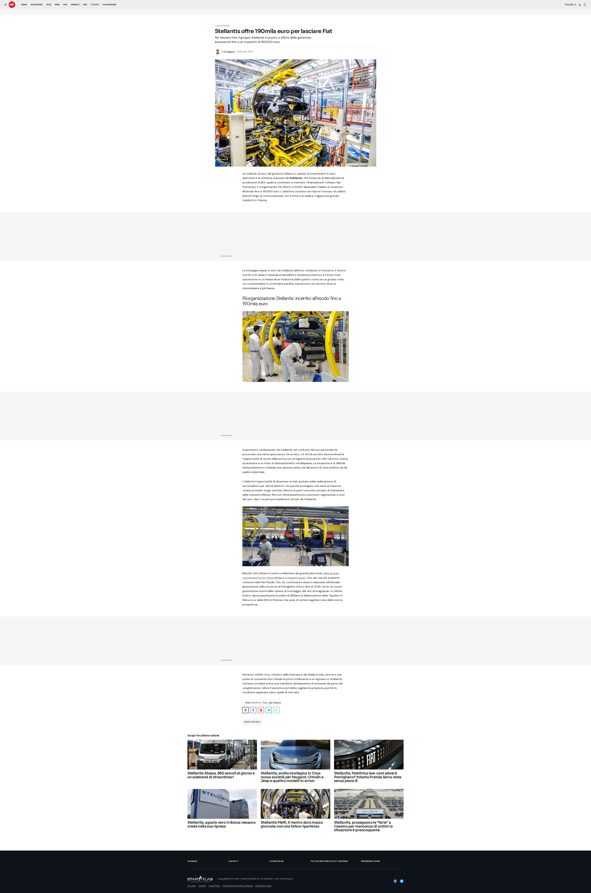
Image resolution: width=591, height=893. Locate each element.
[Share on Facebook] (253, 710)
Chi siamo (192, 861)
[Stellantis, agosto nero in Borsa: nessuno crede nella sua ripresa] (222, 804)
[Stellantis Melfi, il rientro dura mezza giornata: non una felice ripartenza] (295, 804)
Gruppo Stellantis (252, 722)
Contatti (233, 861)
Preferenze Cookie (370, 861)
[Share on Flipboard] (261, 710)
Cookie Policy (276, 861)
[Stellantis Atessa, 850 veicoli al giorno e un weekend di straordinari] (222, 755)
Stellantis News (223, 26)
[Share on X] (245, 710)
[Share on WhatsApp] (276, 710)
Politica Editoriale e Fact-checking (329, 861)
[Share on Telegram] (269, 710)
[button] (5, 4)
